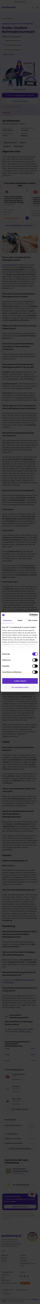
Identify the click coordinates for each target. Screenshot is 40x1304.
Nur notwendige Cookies (20, 687)
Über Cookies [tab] (32, 620)
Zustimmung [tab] (7, 620)
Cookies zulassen (20, 681)
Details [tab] (20, 620)
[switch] (35, 660)
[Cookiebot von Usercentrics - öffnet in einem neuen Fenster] (29, 615)
